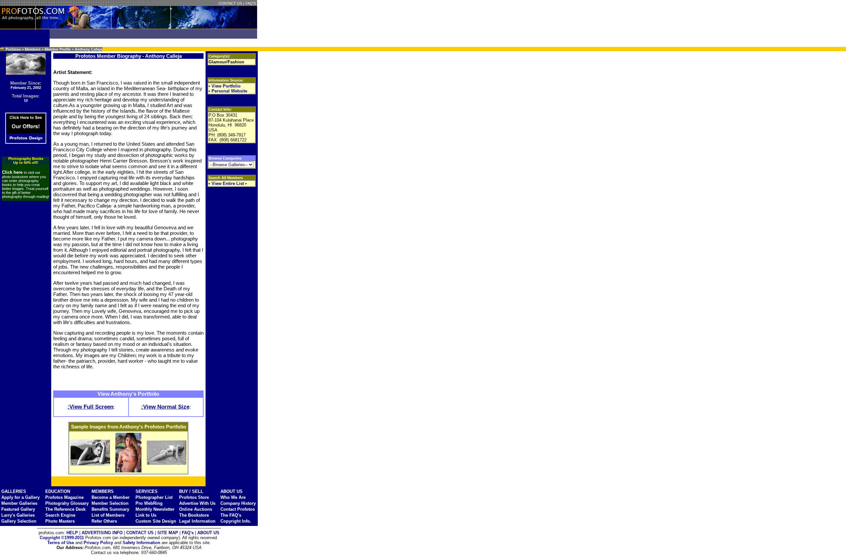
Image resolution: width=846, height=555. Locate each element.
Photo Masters (60, 521)
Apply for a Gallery (20, 497)
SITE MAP (167, 532)
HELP (72, 532)
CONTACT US (230, 3)
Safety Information (141, 542)
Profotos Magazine (64, 497)
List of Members (108, 515)
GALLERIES (13, 491)
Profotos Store (194, 497)
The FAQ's (230, 515)
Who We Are (233, 497)
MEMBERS (103, 491)
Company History (238, 503)
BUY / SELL (191, 491)
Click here (13, 172)
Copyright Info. (235, 521)
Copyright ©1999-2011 (62, 537)
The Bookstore (194, 515)
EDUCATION (57, 491)
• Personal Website (228, 91)
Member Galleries (19, 503)
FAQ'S (251, 3)
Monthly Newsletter (154, 509)
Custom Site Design (155, 521)
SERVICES (146, 491)
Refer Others (104, 521)
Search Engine (60, 515)
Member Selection (110, 503)
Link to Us (145, 515)
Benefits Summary (110, 509)
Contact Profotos (237, 509)
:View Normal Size (165, 407)
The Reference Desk (65, 509)
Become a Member (111, 497)
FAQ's (188, 532)
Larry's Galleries (18, 515)
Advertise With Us (197, 503)
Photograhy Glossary (67, 503)
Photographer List (154, 497)
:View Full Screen (90, 407)
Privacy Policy (98, 542)
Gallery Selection (18, 521)
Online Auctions (195, 509)
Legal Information (197, 521)
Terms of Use (60, 542)
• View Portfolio (225, 86)
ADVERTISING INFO (102, 532)
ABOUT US (231, 491)
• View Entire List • (228, 183)
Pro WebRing (149, 503)
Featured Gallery (18, 509)
